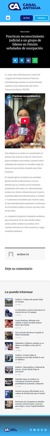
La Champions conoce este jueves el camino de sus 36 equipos (30, 311)
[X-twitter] (30, 429)
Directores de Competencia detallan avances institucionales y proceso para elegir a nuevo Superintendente (29, 404)
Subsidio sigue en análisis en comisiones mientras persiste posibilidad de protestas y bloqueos (29, 381)
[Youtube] (34, 429)
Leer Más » (18, 304)
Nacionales (25, 32)
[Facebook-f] (41, 429)
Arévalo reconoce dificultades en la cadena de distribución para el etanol (30, 392)
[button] (8, 18)
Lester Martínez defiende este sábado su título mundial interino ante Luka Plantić (28, 322)
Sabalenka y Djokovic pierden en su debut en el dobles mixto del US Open (29, 345)
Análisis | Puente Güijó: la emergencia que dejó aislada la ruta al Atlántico (29, 357)
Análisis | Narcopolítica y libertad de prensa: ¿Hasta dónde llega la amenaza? (29, 369)
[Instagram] (38, 429)
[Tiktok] (45, 429)
